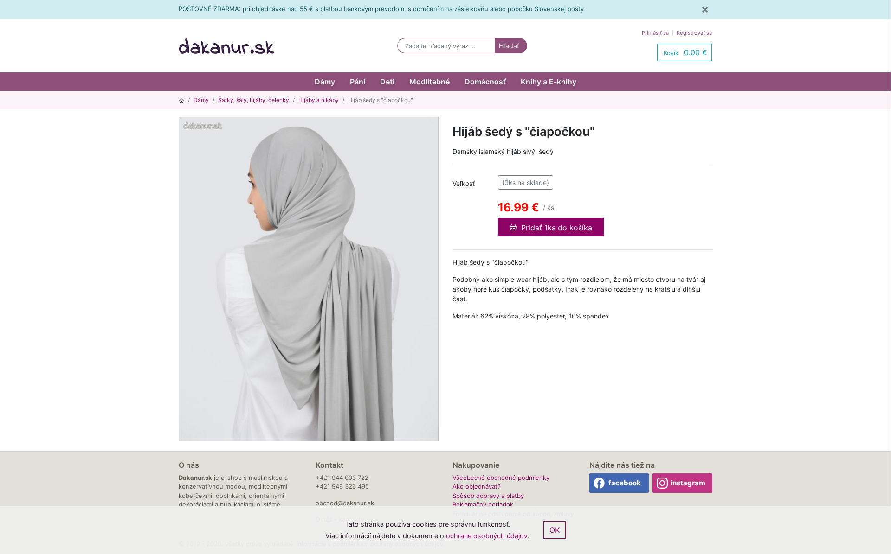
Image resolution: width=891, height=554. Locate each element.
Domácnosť (485, 81)
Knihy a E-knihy (548, 81)
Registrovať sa (694, 33)
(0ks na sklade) (525, 182)
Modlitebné (429, 81)
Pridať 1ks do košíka (555, 227)
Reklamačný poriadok (482, 504)
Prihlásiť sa (655, 33)
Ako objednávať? (476, 486)
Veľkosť (463, 183)
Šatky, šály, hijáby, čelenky (253, 99)
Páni (357, 81)
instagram (688, 482)
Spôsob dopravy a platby (488, 495)
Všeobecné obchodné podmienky (500, 477)
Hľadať (509, 46)
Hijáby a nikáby (318, 99)
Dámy (325, 81)
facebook (624, 482)
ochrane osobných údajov (487, 536)
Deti (387, 81)
